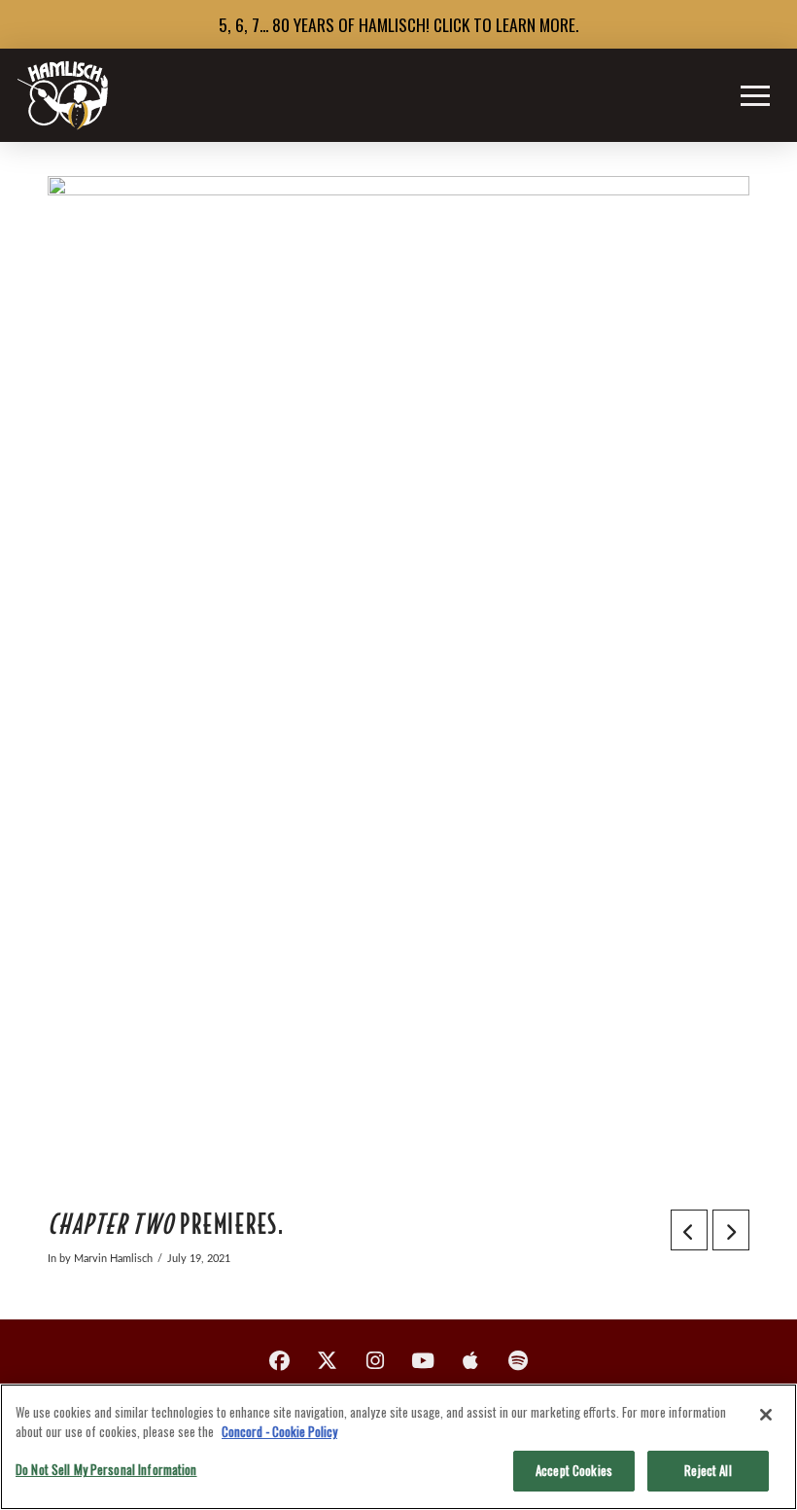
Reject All (707, 1470)
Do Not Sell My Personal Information (106, 1469)
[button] (755, 96)
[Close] (766, 1414)
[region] (398, 1447)
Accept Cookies (574, 1470)
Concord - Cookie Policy (279, 1431)
